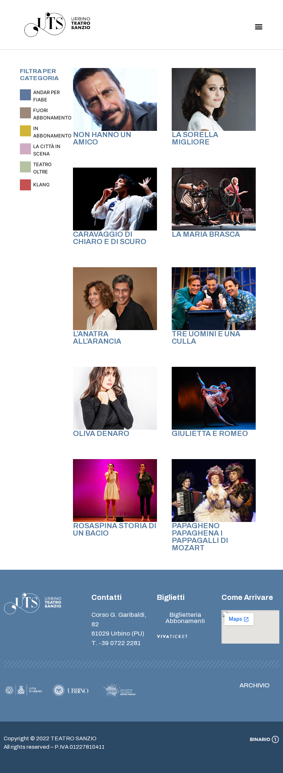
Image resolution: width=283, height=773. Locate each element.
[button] (259, 27)
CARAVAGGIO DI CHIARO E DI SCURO (109, 238)
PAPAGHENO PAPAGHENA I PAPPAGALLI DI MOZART (200, 537)
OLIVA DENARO (101, 433)
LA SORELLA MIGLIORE (195, 138)
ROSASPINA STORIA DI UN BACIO (114, 529)
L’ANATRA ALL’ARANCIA (97, 337)
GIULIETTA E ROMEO (210, 433)
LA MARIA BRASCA (206, 234)
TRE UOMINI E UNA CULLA (206, 337)
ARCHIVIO (255, 685)
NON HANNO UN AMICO (102, 138)
